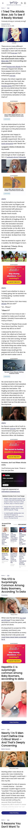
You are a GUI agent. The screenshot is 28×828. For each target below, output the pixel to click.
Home (3, 8)
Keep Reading (14, 722)
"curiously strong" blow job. (16, 157)
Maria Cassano (5, 749)
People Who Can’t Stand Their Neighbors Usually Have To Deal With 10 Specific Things (14, 508)
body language (7, 143)
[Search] (21, 3)
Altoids (3, 304)
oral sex (14, 53)
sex (7, 48)
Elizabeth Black (5, 24)
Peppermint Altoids (13, 67)
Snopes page (6, 86)
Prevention (4, 595)
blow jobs (5, 61)
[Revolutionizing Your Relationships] (14, 2)
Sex (8, 8)
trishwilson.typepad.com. (10, 491)
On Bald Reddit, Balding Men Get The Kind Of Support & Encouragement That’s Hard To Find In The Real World (14, 515)
